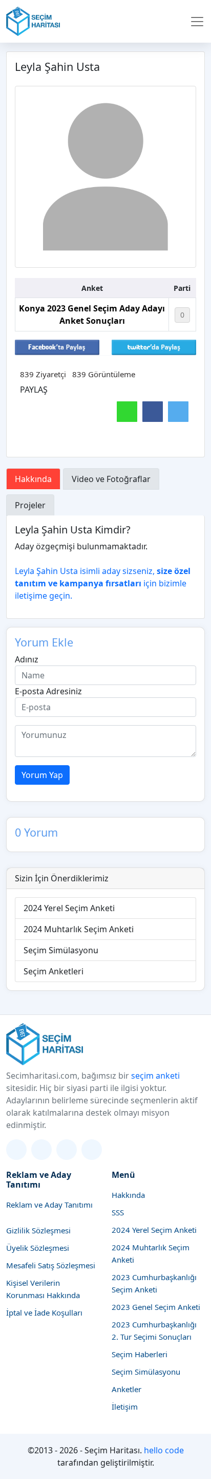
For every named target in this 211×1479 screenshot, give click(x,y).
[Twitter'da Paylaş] (154, 346)
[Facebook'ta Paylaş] (57, 346)
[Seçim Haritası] (33, 21)
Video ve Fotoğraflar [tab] (111, 479)
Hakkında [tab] (33, 479)
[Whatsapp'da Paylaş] (127, 411)
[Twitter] (16, 1149)
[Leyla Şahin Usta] (105, 177)
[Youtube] (91, 1149)
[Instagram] (41, 1149)
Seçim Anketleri (53, 971)
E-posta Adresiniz (48, 691)
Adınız (26, 659)
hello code (164, 1450)
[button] (197, 21)
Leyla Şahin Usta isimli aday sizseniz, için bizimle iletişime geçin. (103, 583)
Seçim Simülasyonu (61, 950)
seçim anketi (155, 1075)
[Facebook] (66, 1149)
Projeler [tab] (30, 505)
